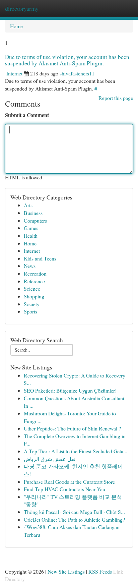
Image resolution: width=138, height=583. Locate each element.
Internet (14, 73)
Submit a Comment (27, 115)
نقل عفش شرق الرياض (49, 458)
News (30, 265)
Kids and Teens (40, 258)
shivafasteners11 (77, 73)
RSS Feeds (100, 571)
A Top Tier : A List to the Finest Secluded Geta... (75, 451)
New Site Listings (66, 571)
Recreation (35, 273)
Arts (28, 205)
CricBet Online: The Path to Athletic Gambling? (74, 519)
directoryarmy (22, 8)
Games (31, 227)
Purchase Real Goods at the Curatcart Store (69, 481)
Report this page (115, 97)
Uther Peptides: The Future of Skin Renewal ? (72, 428)
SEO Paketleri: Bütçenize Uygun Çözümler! (70, 390)
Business (33, 212)
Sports (30, 311)
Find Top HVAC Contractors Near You (64, 488)
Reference (34, 281)
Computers (35, 220)
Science (32, 288)
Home (16, 26)
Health (31, 235)
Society (32, 303)
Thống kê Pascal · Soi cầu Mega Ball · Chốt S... (74, 511)
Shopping (34, 296)
